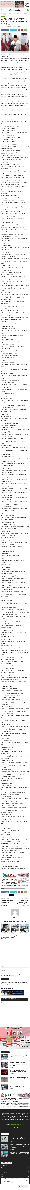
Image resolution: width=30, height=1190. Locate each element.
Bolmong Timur (4, 1165)
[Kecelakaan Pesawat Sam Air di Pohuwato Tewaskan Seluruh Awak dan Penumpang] (24, 927)
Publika (6, 13)
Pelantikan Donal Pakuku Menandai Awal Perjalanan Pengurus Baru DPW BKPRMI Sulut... (19, 1153)
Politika (2, 1169)
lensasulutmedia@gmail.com (18, 1124)
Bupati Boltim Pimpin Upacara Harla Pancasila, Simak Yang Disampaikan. (7, 903)
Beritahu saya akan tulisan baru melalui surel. (12, 984)
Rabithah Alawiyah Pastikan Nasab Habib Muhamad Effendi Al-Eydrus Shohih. (19, 1079)
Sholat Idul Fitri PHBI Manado (18, 888)
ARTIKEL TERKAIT (9, 921)
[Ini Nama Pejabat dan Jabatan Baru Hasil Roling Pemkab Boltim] (4, 1087)
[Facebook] (12, 1127)
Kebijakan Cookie (14, 1184)
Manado (2, 1167)
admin (4, 26)
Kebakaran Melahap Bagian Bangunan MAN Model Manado (18, 1070)
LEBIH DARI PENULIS (20, 921)
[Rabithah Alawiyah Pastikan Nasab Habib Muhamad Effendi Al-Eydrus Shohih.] (4, 1079)
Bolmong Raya (4, 1172)
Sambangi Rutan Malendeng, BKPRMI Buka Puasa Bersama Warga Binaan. (23, 903)
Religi (2, 1174)
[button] (27, 10)
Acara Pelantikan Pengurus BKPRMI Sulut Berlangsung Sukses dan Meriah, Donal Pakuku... (19, 1138)
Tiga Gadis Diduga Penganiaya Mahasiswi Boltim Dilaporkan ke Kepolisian (18, 1064)
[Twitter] (18, 1127)
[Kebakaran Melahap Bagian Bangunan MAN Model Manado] (4, 1072)
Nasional (3, 929)
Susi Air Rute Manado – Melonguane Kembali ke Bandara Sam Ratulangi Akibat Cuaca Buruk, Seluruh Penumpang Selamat (15, 934)
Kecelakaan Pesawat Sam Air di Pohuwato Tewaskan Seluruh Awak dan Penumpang (24, 933)
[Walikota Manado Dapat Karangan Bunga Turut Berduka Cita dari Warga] (4, 1057)
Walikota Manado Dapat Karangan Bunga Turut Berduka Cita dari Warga (19, 1056)
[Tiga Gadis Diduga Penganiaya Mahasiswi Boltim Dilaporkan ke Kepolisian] (4, 1065)
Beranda (2, 13)
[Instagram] (15, 1127)
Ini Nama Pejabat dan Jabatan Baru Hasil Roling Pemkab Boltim (19, 1085)
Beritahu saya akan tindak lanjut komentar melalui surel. (14, 982)
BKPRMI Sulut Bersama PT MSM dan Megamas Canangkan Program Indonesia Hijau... (19, 1146)
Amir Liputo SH (8, 888)
